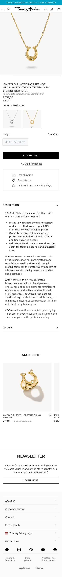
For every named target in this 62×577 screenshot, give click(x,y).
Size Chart (53, 134)
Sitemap (39, 567)
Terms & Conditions (10, 558)
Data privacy (27, 558)
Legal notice (24, 567)
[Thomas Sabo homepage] (8, 9)
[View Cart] (58, 9)
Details (8, 327)
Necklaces (18, 105)
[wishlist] (45, 9)
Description (11, 205)
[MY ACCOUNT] (52, 9)
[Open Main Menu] (2, 9)
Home (6, 105)
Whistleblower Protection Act (48, 558)
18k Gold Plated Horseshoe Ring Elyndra (22, 416)
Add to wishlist (33, 163)
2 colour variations (22, 420)
